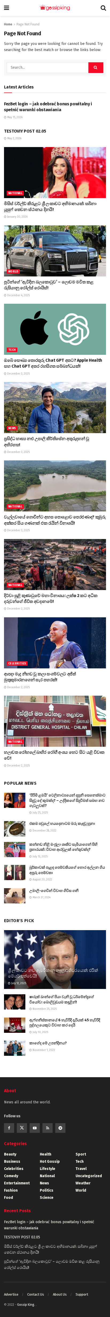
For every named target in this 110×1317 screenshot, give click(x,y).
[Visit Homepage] (55, 8)
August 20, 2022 (42, 879)
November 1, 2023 (43, 1050)
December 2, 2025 (18, 608)
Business (12, 1161)
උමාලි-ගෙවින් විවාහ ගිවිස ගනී (53, 890)
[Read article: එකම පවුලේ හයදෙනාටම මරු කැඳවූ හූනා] (14, 828)
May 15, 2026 (14, 117)
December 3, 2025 (18, 373)
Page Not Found (28, 24)
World (13, 271)
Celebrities (17, 663)
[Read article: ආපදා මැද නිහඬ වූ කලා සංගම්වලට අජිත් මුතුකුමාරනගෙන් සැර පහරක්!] (55, 642)
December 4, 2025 (18, 295)
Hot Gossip (50, 1161)
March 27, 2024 (41, 897)
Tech (12, 350)
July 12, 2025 (18, 983)
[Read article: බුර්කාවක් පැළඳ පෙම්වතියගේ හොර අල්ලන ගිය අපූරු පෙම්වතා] (14, 872)
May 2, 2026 (13, 138)
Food (8, 1197)
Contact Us (35, 1294)
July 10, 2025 (40, 1032)
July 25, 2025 (40, 812)
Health (45, 1154)
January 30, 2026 (17, 216)
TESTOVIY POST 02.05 (25, 131)
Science (46, 1197)
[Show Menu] (6, 8)
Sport (81, 1154)
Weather (83, 1183)
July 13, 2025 (40, 856)
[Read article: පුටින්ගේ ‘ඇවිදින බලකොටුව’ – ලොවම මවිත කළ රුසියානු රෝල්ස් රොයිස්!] (55, 250)
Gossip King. (26, 1305)
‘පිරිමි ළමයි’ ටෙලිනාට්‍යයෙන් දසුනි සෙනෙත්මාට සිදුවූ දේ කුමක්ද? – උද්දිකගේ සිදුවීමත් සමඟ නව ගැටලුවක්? (67, 800)
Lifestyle (47, 1168)
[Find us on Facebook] (9, 1128)
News (12, 428)
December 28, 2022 (44, 830)
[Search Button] (103, 8)
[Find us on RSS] (47, 1128)
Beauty (10, 1154)
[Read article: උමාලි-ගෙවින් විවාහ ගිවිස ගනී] (14, 895)
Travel (81, 1168)
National (15, 193)
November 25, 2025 (44, 1009)
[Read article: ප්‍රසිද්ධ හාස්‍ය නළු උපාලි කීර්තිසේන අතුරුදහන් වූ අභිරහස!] (55, 407)
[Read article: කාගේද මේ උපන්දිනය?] (14, 1048)
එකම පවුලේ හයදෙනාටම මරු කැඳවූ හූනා (62, 823)
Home (8, 24)
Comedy (11, 1176)
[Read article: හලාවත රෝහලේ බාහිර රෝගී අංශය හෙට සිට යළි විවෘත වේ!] (55, 721)
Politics (46, 1190)
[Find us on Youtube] (35, 1128)
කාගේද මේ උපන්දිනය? (48, 1043)
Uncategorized (89, 1176)
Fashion (11, 1190)
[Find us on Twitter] (22, 1128)
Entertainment (17, 1183)
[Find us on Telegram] (60, 1128)
